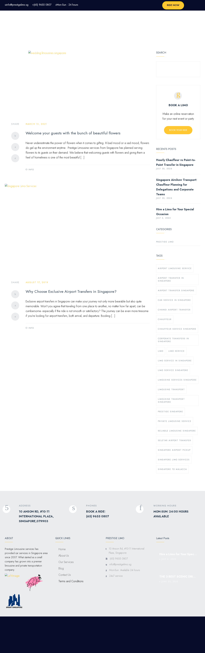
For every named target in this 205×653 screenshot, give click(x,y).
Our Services (66, 562)
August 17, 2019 (37, 282)
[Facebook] (15, 136)
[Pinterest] (15, 158)
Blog (61, 568)
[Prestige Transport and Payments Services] (17, 18)
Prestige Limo (165, 241)
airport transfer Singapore (176, 290)
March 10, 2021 (36, 124)
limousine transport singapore (171, 400)
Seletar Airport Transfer (174, 440)
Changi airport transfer (174, 309)
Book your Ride (178, 130)
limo (160, 351)
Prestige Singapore (170, 411)
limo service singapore (173, 370)
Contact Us (64, 575)
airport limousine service (175, 268)
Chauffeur (165, 319)
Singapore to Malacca (172, 469)
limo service (176, 351)
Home (62, 549)
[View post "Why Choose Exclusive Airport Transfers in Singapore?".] (77, 229)
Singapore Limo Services (174, 459)
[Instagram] (189, 624)
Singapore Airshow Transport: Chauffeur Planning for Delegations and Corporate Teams (176, 187)
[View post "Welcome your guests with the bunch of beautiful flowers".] (77, 83)
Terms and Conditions (70, 581)
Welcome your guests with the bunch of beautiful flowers (73, 133)
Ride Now (173, 5)
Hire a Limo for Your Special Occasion (175, 211)
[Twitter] (15, 147)
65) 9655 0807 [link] (98, 516)
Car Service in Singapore (174, 300)
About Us (63, 556)
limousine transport (171, 389)
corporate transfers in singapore (173, 340)
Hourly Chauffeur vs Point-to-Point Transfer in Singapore (176, 162)
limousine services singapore (177, 379)
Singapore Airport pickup (174, 450)
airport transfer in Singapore (171, 279)
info (31, 169)
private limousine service (174, 421)
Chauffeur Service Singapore (177, 329)
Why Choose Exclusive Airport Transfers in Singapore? (71, 291)
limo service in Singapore (175, 360)
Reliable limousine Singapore (177, 430)
